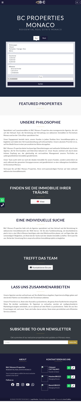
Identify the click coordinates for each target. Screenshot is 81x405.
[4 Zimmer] (40, 62)
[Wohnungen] (40, 45)
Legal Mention (34, 399)
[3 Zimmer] (40, 60)
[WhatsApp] (69, 367)
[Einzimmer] (40, 56)
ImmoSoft (52, 399)
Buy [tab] (36, 38)
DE (77, 2)
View (42, 201)
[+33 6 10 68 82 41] (73, 377)
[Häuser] (40, 47)
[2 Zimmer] (40, 58)
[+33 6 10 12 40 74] (73, 367)
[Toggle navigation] (2, 2)
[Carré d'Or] (40, 71)
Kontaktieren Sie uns (42, 267)
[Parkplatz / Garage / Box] (40, 49)
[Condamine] (40, 73)
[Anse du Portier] (40, 69)
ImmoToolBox (67, 399)
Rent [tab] (44, 38)
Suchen (40, 84)
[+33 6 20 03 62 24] (73, 385)
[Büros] (40, 51)
